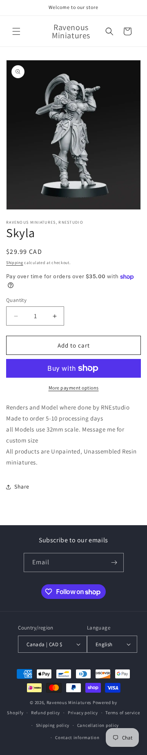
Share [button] (21, 486)
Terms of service (122, 712)
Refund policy (45, 712)
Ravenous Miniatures (69, 702)
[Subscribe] (114, 562)
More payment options (74, 388)
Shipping (14, 262)
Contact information (77, 737)
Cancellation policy (98, 725)
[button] (16, 31)
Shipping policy (53, 725)
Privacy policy (83, 712)
